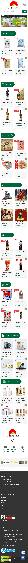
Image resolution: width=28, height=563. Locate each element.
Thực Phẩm (9, 135)
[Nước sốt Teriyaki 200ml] (21, 264)
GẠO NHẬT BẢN (10, 33)
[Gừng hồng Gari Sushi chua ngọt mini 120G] (21, 145)
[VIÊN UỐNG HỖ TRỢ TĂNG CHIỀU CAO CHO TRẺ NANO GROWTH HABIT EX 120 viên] (21, 345)
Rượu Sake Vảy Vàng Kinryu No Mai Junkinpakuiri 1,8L (20, 102)
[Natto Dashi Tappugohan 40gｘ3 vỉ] (7, 165)
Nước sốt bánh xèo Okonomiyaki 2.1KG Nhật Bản (7, 253)
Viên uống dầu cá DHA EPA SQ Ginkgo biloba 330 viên (20, 374)
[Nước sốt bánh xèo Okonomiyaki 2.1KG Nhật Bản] (7, 244)
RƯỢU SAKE (9, 84)
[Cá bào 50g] (21, 166)
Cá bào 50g (18, 173)
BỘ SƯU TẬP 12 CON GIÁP (13, 185)
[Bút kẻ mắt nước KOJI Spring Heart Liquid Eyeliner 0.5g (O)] (21, 391)
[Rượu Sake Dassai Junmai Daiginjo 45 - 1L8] (21, 115)
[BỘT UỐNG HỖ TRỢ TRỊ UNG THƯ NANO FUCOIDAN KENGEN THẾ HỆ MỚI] (7, 365)
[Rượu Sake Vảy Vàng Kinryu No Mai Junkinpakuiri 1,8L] (21, 94)
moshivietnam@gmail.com (10, 545)
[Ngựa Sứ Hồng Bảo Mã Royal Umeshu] (21, 195)
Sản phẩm (3, 497)
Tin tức (3, 502)
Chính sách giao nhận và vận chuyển (10, 484)
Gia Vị (7, 284)
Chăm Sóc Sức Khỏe (12, 335)
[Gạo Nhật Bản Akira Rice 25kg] (21, 63)
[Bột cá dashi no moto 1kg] (7, 315)
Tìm (25, 11)
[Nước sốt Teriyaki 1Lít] (21, 244)
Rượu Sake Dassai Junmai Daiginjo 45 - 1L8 (20, 123)
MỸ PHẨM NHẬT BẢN (13, 381)
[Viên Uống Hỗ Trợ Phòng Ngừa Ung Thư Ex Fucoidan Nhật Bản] (7, 345)
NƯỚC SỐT (9, 235)
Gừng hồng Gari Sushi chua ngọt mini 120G (20, 153)
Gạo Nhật (3, 500)
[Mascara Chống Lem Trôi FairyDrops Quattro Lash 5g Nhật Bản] (7, 411)
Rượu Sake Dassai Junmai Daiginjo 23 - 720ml (7, 102)
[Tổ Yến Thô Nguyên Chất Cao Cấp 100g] (7, 145)
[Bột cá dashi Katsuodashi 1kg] (7, 294)
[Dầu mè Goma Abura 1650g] (21, 294)
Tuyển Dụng (4, 508)
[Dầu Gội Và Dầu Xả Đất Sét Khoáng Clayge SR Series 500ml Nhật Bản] (7, 391)
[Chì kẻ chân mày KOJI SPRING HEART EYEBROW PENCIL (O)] (21, 411)
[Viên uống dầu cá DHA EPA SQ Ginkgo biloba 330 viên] (21, 365)
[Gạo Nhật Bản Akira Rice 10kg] (21, 43)
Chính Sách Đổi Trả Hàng (7, 487)
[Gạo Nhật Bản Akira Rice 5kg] (7, 43)
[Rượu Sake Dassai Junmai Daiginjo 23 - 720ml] (7, 94)
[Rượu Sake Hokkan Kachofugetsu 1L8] (7, 114)
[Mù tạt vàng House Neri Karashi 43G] (21, 315)
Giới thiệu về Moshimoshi (7, 494)
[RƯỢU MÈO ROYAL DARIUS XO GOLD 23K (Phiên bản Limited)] (21, 215)
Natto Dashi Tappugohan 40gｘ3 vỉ (7, 173)
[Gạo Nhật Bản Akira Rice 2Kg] (7, 63)
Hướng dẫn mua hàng (6, 479)
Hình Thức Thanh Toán (7, 481)
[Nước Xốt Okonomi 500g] (7, 265)
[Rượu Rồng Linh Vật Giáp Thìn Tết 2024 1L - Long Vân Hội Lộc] (7, 195)
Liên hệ (3, 505)
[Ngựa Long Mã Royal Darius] (7, 215)
